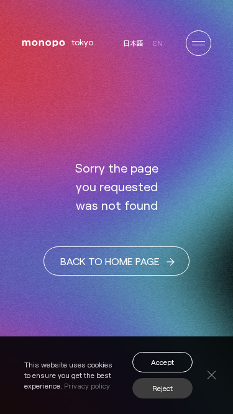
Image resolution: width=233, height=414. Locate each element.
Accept (162, 362)
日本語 (133, 43)
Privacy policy (87, 385)
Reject (162, 388)
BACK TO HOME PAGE (110, 261)
